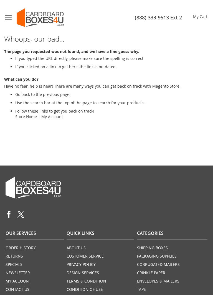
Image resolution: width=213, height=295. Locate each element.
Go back (22, 94)
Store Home (26, 116)
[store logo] (40, 17)
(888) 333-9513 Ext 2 (158, 17)
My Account (52, 116)
